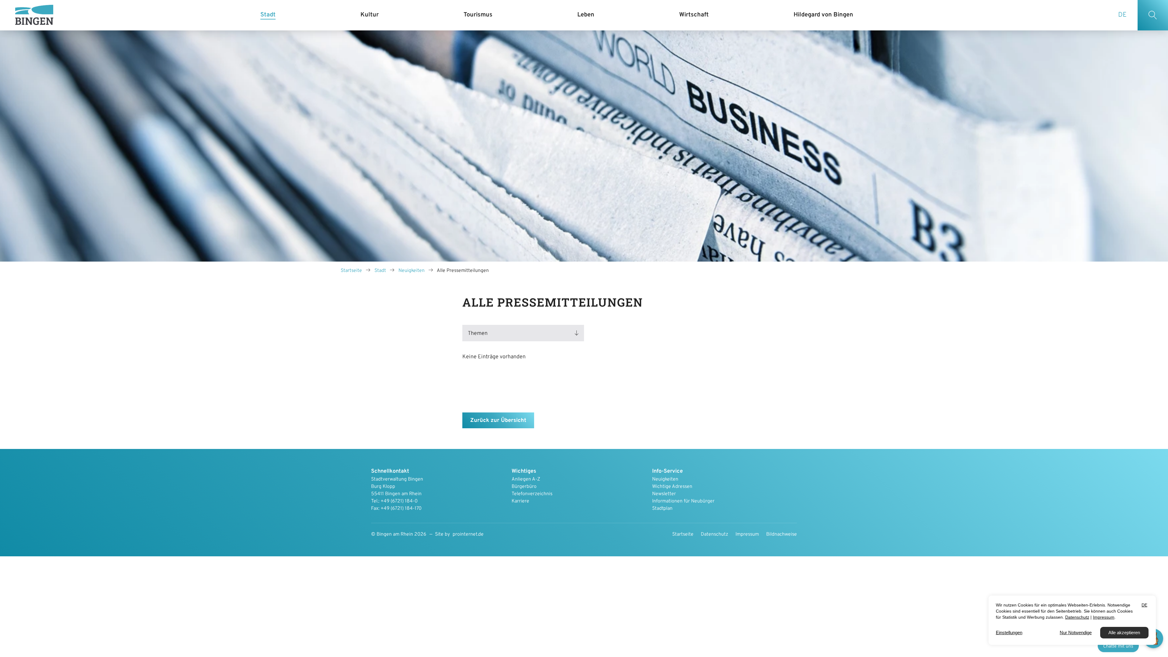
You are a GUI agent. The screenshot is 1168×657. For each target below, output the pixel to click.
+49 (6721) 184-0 (399, 501)
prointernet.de (468, 534)
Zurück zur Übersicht (498, 420)
